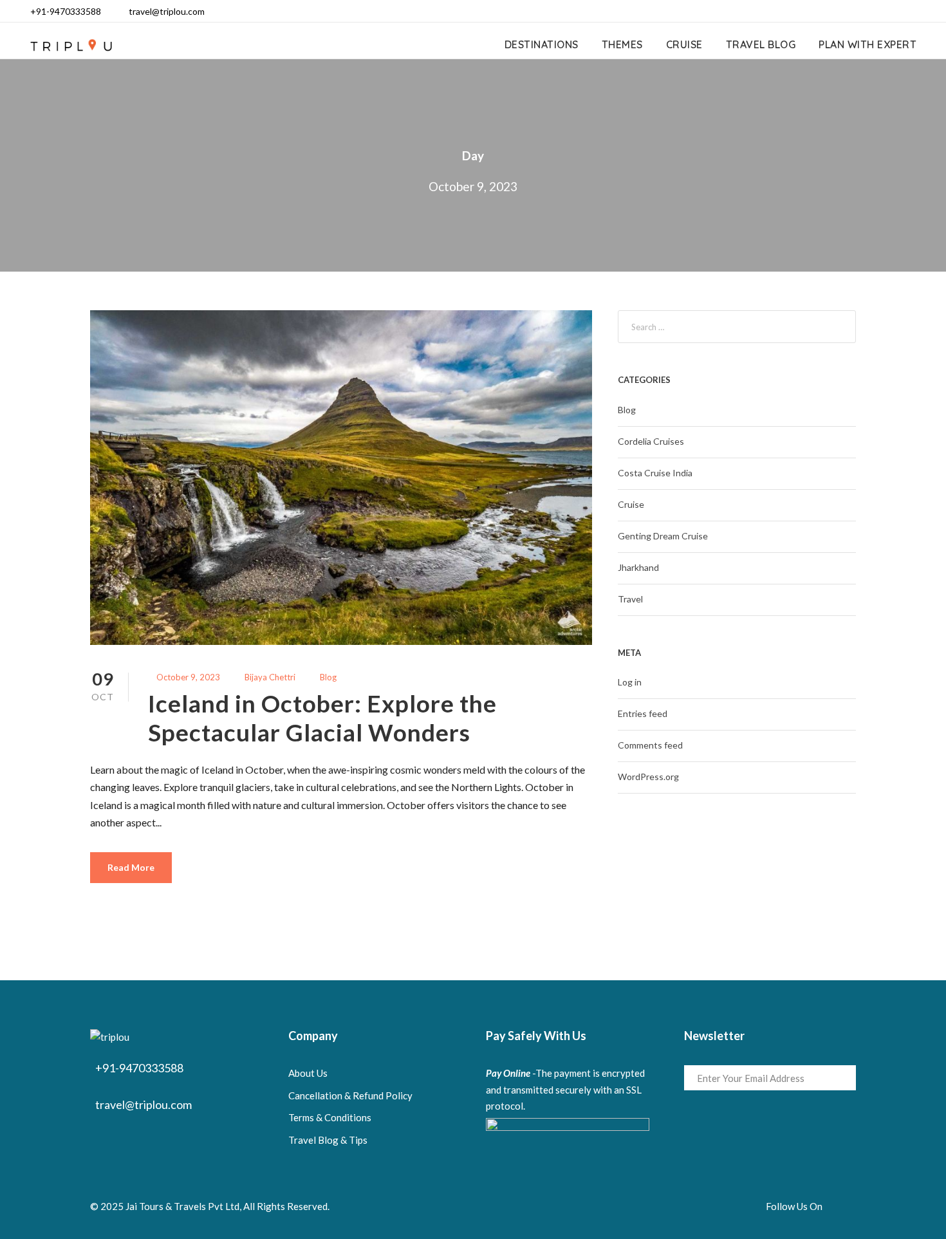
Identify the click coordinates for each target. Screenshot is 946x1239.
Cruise (684, 44)
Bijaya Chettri (270, 677)
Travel (630, 598)
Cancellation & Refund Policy (350, 1095)
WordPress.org (648, 776)
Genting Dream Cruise (663, 535)
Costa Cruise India (655, 472)
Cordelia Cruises (651, 441)
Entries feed (642, 713)
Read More (130, 867)
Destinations (542, 44)
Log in (630, 681)
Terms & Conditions (329, 1117)
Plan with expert (867, 44)
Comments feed (650, 745)
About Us (308, 1073)
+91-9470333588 (65, 11)
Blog (328, 677)
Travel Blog (761, 44)
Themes (622, 44)
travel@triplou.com (167, 11)
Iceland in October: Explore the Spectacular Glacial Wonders (322, 717)
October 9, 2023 (188, 677)
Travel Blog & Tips (327, 1140)
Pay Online (508, 1073)
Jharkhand (638, 567)
